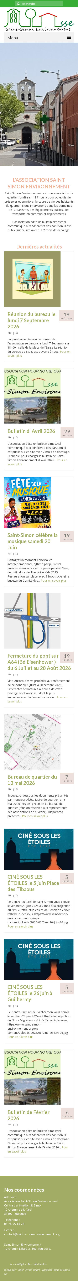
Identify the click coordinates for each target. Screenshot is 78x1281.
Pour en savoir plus (54, 580)
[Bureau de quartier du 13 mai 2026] (39, 742)
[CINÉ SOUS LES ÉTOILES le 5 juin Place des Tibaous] (39, 849)
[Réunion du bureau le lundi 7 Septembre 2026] (39, 279)
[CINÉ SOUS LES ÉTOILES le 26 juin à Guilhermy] (39, 959)
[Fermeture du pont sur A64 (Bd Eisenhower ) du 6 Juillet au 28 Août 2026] (39, 621)
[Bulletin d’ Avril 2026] (39, 396)
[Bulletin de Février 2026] (39, 1077)
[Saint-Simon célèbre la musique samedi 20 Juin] (39, 502)
